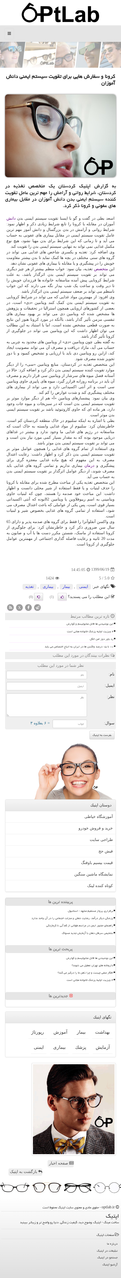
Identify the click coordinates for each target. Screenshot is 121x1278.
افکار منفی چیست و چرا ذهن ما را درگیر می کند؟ (85, 972)
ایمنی (83, 587)
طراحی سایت (101, 840)
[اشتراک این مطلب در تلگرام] (37, 607)
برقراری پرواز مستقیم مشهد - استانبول (90, 911)
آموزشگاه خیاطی (98, 817)
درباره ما (112, 1244)
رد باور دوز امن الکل (101, 639)
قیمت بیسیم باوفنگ (97, 863)
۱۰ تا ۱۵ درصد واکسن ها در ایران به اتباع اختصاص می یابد (79, 646)
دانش (10, 218)
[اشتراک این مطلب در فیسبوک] (28, 607)
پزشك (80, 1047)
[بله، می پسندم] (62, 597)
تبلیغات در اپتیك (107, 1251)
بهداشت (102, 1032)
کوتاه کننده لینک (100, 886)
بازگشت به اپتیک (24, 1172)
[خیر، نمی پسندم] (38, 597)
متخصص (101, 269)
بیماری (48, 587)
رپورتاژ (37, 1032)
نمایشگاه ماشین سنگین (93, 874)
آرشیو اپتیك (110, 1264)
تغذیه (29, 587)
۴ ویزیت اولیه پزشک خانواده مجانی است (90, 631)
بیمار (66, 587)
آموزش (60, 1032)
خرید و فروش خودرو (96, 828)
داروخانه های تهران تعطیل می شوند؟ (92, 965)
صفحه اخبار (59, 1163)
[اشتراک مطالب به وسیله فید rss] (10, 607)
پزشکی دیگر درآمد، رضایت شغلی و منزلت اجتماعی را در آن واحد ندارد (72, 918)
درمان (89, 465)
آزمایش (103, 1047)
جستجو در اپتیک (107, 1257)
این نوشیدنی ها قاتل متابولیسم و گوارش (89, 624)
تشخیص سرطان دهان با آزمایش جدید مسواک (87, 933)
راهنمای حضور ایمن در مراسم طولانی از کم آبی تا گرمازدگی (79, 925)
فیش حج (105, 851)
